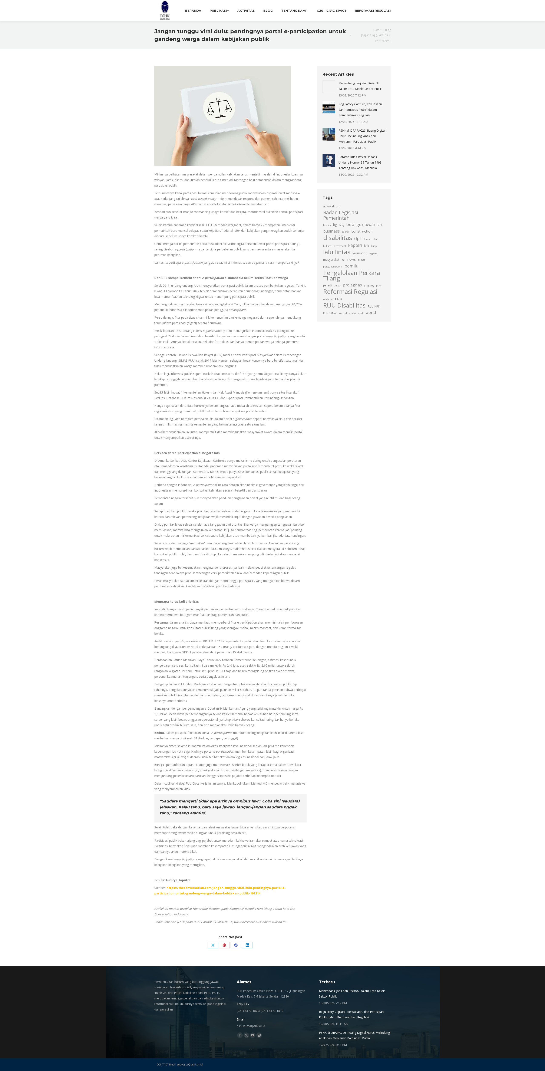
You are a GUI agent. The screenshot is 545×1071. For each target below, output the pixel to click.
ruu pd (343, 313)
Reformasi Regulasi (350, 291)
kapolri (355, 245)
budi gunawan (360, 224)
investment (339, 245)
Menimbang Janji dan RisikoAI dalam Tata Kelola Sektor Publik (360, 86)
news (351, 259)
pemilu (351, 266)
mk (343, 259)
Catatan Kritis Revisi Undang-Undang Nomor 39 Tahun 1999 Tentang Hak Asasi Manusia (360, 162)
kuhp (374, 245)
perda (337, 285)
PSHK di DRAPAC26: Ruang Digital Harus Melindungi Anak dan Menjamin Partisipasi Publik (361, 136)
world (371, 312)
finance (368, 239)
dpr (357, 238)
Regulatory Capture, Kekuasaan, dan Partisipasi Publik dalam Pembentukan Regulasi (360, 109)
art (338, 206)
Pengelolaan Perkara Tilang (351, 275)
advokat (328, 206)
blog (341, 225)
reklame (328, 299)
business (331, 231)
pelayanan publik (332, 266)
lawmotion (360, 253)
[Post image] (329, 87)
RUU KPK (374, 306)
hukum (327, 245)
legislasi (373, 253)
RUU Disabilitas (344, 305)
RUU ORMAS (330, 313)
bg (335, 224)
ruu (338, 298)
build (380, 225)
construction (362, 231)
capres (345, 231)
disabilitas (337, 237)
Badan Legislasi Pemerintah (340, 215)
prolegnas (352, 285)
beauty (327, 225)
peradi (327, 285)
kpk (366, 246)
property (369, 285)
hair (376, 239)
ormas (361, 259)
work (360, 313)
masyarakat (331, 259)
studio (352, 313)
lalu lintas (336, 252)
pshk (378, 285)
